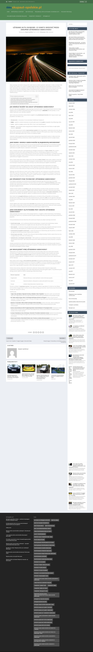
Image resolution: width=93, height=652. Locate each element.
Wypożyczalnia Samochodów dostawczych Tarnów (44, 628)
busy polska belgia (49, 525)
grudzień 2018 (72, 249)
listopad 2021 (72, 180)
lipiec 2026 (71, 106)
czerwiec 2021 (72, 196)
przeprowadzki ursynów (40, 556)
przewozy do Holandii (39, 562)
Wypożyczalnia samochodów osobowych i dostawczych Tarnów (18, 531)
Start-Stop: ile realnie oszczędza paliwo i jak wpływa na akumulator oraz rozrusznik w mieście (77, 465)
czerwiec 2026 (72, 109)
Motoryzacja (29, 11)
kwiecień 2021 (72, 202)
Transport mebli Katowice (40, 588)
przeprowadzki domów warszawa (42, 548)
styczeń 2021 (71, 212)
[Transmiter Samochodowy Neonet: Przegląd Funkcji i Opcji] (58, 368)
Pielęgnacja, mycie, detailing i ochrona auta (47, 11)
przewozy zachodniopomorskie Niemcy (43, 573)
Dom (8, 11)
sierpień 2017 (72, 262)
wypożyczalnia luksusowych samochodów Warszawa (44, 616)
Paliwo (12, 122)
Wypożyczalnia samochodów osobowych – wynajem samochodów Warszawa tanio (17, 544)
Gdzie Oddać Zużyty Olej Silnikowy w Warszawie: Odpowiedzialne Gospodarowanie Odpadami (76, 337)
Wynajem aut (46, 16)
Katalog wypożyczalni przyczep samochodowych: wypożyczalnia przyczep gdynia (79, 368)
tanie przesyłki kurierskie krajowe (42, 582)
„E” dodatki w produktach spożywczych (78, 326)
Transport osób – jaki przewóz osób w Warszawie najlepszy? (77, 77)
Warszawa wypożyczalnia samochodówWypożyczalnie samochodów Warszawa (44, 595)
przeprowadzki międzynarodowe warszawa (45, 553)
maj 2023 (71, 124)
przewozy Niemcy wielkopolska (41, 564)
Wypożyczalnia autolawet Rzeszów (43, 607)
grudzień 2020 (72, 215)
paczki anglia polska (39, 539)
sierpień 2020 (72, 227)
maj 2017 (71, 271)
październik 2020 (72, 221)
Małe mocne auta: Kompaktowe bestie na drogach (76, 86)
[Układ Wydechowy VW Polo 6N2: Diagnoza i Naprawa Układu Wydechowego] (28, 368)
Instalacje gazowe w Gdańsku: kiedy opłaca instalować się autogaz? (13, 376)
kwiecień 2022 (72, 165)
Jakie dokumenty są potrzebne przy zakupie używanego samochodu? (24, 102)
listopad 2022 (72, 143)
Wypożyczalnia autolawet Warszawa (43, 610)
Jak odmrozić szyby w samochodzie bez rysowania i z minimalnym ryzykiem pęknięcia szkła (76, 33)
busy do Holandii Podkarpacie (41, 523)
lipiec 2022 (71, 156)
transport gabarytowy (40, 585)
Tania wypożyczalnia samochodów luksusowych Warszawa (16, 535)
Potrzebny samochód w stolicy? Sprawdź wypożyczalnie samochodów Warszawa (18, 540)
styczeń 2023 (71, 137)
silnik (46, 197)
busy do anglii (54, 520)
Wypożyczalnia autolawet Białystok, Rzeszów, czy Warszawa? (17, 560)
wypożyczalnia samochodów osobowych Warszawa (44, 644)
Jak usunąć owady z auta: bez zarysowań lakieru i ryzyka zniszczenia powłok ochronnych (77, 317)
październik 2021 (72, 184)
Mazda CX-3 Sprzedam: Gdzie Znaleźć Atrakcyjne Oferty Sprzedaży (26, 302)
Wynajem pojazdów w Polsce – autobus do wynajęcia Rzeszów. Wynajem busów (77, 503)
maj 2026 (71, 112)
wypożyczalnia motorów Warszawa (43, 622)
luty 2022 (71, 171)
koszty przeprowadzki (39, 534)
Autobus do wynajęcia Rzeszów (42, 520)
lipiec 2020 (71, 230)
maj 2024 (71, 118)
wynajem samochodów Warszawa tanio (44, 604)
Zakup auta (8, 527)
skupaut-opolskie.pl (29, 32)
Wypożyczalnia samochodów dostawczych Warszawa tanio (77, 474)
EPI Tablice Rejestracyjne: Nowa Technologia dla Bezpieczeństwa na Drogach (28, 297)
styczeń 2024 (71, 121)
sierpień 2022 (72, 152)
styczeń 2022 (71, 174)
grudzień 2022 (72, 140)
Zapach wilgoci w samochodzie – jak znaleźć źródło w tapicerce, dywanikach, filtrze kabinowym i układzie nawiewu (77, 55)
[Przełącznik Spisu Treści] (36, 96)
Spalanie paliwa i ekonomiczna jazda (17, 16)
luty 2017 (71, 280)
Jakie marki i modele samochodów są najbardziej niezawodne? (23, 99)
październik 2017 (72, 255)
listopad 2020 (72, 218)
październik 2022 (72, 146)
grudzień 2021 (72, 177)
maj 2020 (71, 237)
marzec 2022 (71, 168)
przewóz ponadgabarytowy (41, 575)
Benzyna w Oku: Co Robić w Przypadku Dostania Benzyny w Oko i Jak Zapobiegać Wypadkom (77, 81)
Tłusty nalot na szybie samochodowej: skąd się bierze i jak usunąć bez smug (76, 49)
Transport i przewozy (35, 16)
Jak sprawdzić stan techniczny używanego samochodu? (21, 100)
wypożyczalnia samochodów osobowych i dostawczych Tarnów (44, 640)
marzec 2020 (71, 243)
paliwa (43, 122)
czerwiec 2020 (72, 233)
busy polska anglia (38, 525)
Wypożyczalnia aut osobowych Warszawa (44, 613)
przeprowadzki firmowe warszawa (42, 550)
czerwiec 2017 (72, 268)
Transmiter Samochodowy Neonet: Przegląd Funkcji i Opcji (57, 376)
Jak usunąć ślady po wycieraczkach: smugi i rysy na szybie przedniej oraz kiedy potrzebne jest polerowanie (77, 38)
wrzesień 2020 (72, 224)
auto (29, 190)
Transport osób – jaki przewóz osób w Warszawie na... (24, 1)
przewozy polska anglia (40, 567)
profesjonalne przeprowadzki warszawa (44, 545)
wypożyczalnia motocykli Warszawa (43, 619)
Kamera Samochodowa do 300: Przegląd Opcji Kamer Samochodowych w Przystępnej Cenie (31, 307)
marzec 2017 (71, 277)
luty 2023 (71, 134)
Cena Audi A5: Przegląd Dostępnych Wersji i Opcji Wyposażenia (76, 90)
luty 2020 (71, 246)
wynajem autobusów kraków (41, 599)
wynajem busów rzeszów (40, 601)
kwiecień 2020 (72, 240)
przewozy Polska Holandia (40, 570)
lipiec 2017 (71, 265)
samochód (45, 110)
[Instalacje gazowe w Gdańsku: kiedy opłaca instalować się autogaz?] (14, 368)
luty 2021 (71, 209)
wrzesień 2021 (72, 187)
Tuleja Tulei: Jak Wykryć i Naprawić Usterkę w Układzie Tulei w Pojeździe (27, 293)
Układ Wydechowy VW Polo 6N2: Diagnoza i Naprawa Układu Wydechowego (28, 375)
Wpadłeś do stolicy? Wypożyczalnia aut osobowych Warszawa (17, 548)
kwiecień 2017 (72, 274)
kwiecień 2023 (72, 128)
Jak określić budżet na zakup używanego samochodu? (21, 98)
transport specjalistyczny (41, 591)
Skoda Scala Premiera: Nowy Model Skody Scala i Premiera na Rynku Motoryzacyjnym (30, 318)
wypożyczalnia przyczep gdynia (42, 625)
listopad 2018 (72, 252)
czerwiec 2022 (72, 159)
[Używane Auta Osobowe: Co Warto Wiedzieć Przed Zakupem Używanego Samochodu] (36, 59)
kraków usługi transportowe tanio (43, 536)
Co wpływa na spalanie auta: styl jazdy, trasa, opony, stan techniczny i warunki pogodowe (77, 485)
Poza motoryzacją (66, 11)
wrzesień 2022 (72, 149)
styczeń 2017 (71, 283)
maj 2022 (71, 162)
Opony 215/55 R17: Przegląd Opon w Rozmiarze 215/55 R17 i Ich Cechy (77, 494)
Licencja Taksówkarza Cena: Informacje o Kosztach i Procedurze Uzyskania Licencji (30, 313)
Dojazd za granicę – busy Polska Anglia (76, 95)
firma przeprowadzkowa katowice (42, 531)
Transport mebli (52, 585)
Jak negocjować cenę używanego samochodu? (20, 103)
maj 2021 (71, 199)
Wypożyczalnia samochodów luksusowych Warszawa (44, 636)
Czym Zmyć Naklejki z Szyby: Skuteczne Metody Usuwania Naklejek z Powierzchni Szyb (77, 347)
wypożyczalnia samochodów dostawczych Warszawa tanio (44, 632)
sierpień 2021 (72, 190)
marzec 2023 (71, 131)
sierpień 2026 (72, 103)
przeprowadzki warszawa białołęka (43, 559)
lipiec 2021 (71, 193)
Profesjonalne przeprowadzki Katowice (44, 542)
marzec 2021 (71, 205)
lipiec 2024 (71, 115)
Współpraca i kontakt (17, 11)
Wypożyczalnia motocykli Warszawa (14, 556)
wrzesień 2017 (72, 258)
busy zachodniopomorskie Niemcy (42, 528)
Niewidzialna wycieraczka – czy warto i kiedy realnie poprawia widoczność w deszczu (77, 43)
